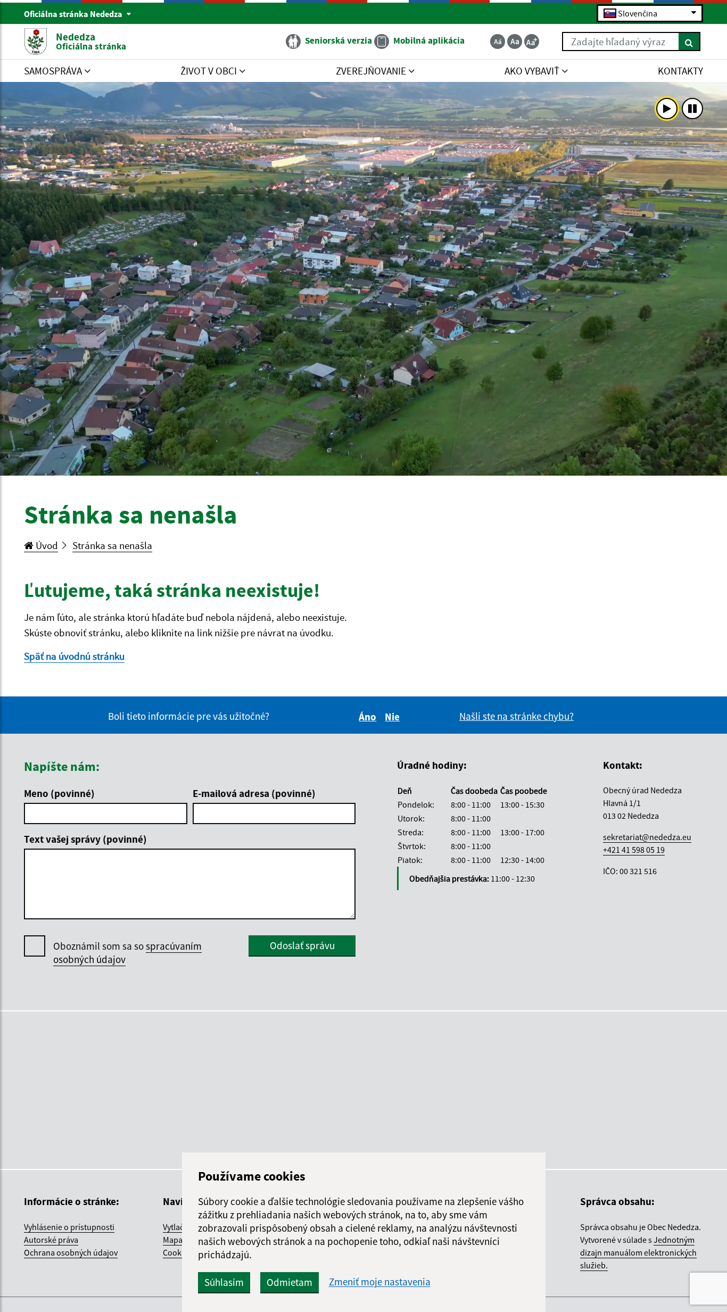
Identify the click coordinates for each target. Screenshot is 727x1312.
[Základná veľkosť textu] (514, 41)
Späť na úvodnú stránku (74, 656)
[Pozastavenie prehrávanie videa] (692, 108)
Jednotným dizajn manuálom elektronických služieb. (638, 1252)
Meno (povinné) (59, 793)
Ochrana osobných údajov (71, 1252)
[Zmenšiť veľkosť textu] (497, 41)
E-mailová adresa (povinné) (254, 793)
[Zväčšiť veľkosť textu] (531, 41)
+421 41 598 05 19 (634, 849)
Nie (394, 716)
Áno (369, 716)
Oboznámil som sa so (127, 953)
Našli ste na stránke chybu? (516, 716)
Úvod (46, 545)
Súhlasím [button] (224, 1282)
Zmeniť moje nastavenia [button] (380, 1282)
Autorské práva (51, 1239)
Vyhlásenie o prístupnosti (69, 1227)
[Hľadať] (689, 41)
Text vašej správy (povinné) (85, 839)
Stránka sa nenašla (112, 545)
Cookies (177, 1252)
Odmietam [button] (289, 1282)
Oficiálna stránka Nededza (74, 14)
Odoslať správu (302, 945)
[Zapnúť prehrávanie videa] (667, 108)
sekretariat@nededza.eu (647, 837)
